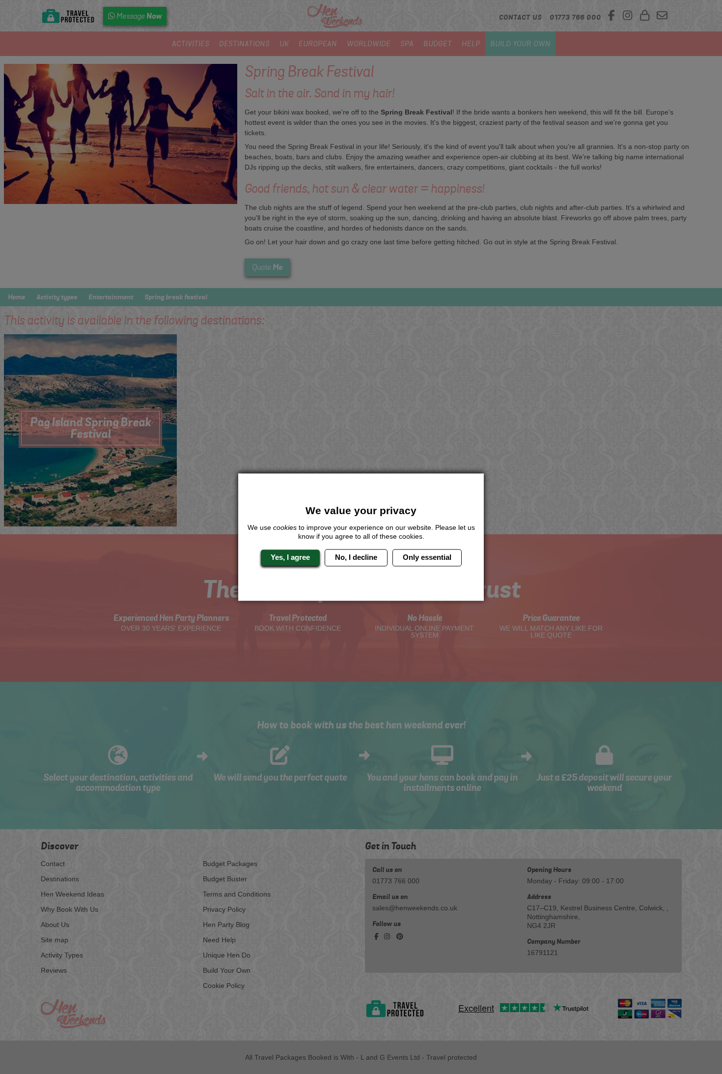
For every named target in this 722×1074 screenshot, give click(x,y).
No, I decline (356, 557)
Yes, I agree (290, 557)
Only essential (427, 557)
